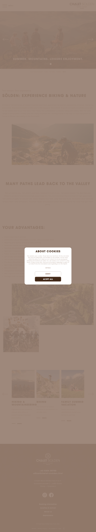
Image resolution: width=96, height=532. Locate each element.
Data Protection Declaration (39, 264)
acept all (48, 279)
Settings (48, 268)
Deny (48, 274)
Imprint (65, 264)
